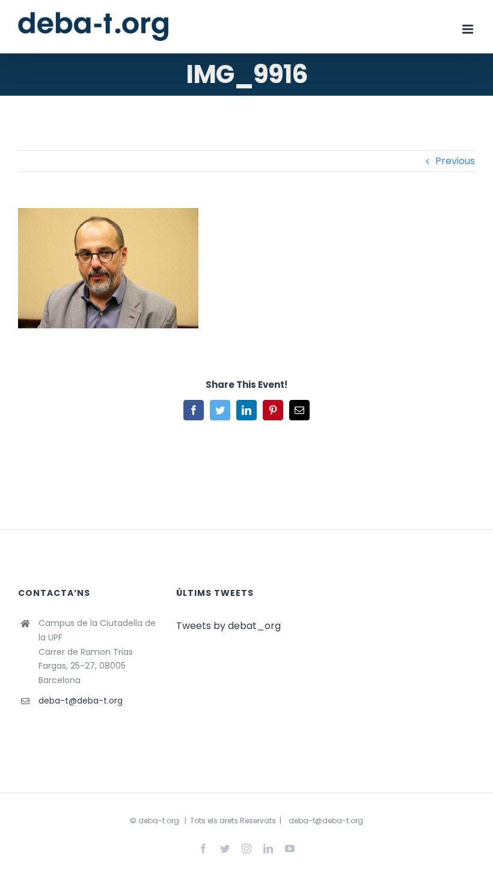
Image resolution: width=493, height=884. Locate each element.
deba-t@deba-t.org (80, 701)
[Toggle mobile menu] (468, 29)
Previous (455, 161)
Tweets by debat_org (228, 626)
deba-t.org (158, 820)
